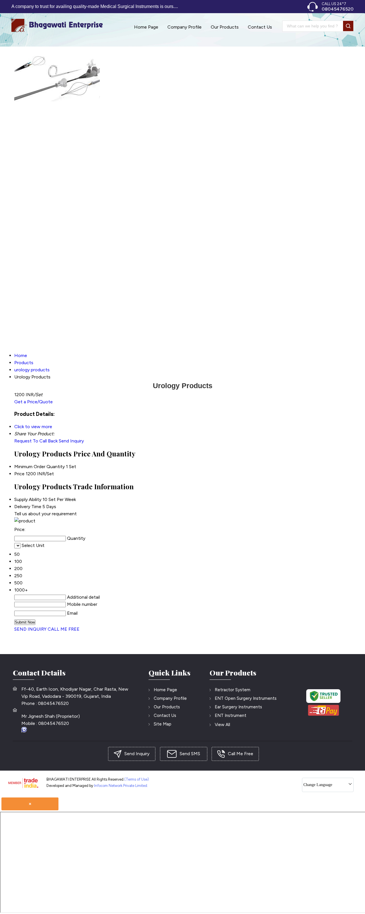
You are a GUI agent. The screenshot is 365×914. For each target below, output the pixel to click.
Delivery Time (27, 506)
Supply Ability (27, 499)
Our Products (225, 27)
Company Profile (184, 27)
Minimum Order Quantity (39, 466)
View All (222, 724)
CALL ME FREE (64, 629)
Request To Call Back (36, 441)
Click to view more (33, 426)
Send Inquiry (71, 441)
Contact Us (260, 27)
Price (19, 473)
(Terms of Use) (136, 779)
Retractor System (232, 689)
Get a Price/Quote (33, 401)
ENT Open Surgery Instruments (246, 698)
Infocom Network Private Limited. (121, 785)
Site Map (162, 724)
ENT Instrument (230, 715)
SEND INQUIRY (30, 629)
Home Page (146, 27)
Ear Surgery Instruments (238, 706)
